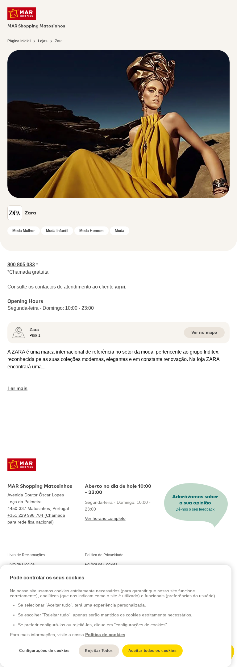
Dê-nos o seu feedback (195, 509)
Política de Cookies (101, 564)
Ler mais (17, 388)
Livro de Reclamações (26, 555)
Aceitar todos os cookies (152, 650)
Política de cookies (105, 634)
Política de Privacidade (104, 555)
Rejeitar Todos (99, 650)
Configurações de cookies (44, 650)
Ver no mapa (204, 332)
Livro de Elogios (21, 564)
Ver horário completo (105, 518)
